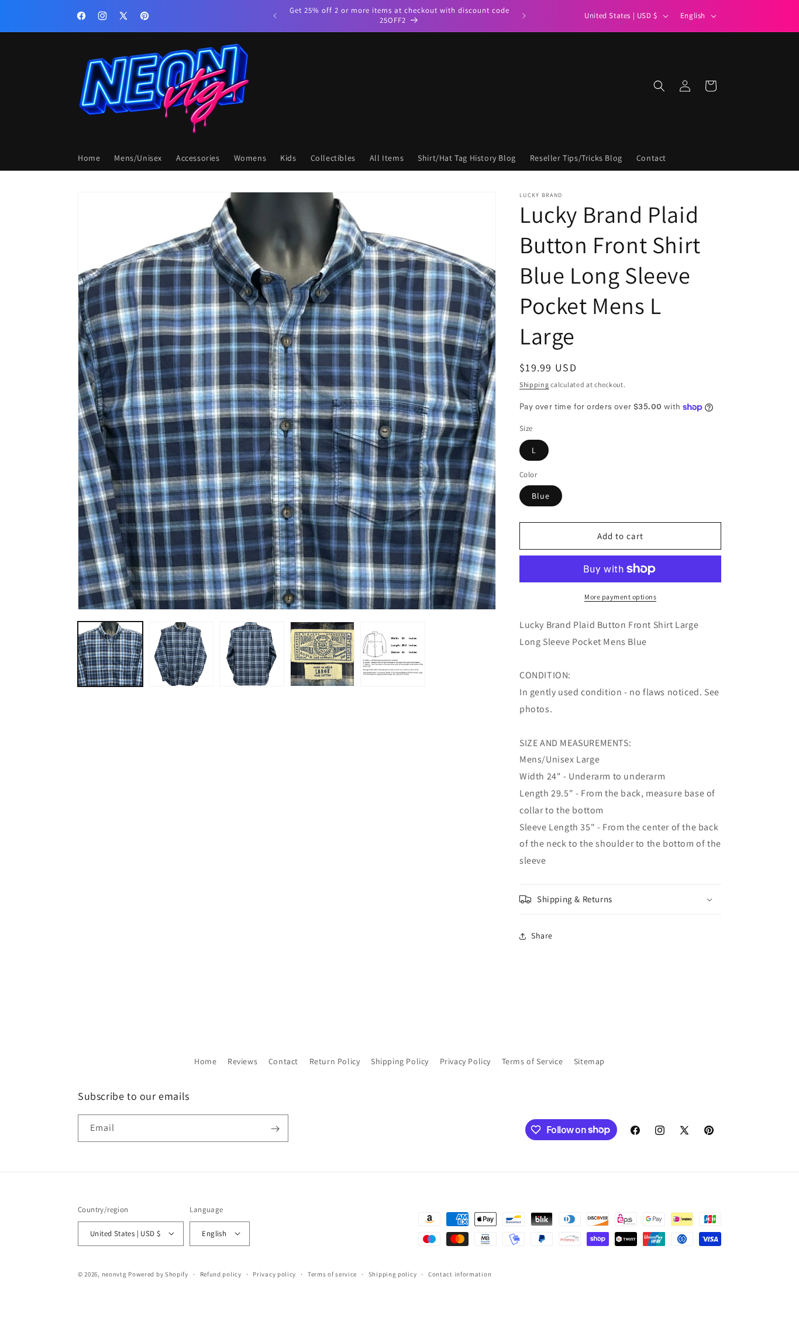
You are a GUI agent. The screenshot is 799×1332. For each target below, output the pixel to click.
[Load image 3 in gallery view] (251, 654)
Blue (541, 496)
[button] (659, 86)
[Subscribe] (275, 1129)
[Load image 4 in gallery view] (322, 654)
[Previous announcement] (275, 16)
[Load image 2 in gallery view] (181, 654)
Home (205, 1061)
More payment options (620, 596)
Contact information (459, 1274)
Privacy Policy (465, 1061)
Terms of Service (532, 1061)
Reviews (242, 1061)
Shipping (534, 384)
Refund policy (221, 1274)
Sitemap (589, 1061)
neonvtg (114, 1274)
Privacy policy (274, 1274)
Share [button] (542, 935)
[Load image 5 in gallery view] (392, 654)
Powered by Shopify (158, 1274)
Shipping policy (392, 1274)
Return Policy (334, 1061)
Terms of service (332, 1274)
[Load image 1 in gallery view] (110, 654)
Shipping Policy (400, 1061)
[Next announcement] (524, 16)
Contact (283, 1061)
